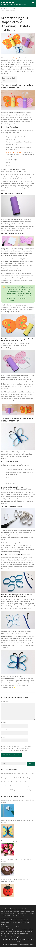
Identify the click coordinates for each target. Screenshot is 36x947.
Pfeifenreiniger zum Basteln (14, 152)
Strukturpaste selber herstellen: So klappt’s (14, 782)
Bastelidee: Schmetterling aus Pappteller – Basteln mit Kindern (17, 821)
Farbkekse (8, 2)
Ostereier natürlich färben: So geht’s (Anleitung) (15, 786)
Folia (18, 144)
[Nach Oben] (18, 937)
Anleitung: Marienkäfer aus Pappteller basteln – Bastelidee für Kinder (15, 880)
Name (3, 722)
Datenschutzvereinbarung (10, 939)
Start (2, 8)
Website (4, 737)
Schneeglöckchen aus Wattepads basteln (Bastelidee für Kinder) (17, 801)
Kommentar (6, 701)
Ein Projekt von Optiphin (8, 936)
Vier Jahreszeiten (8, 8)
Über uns (31, 939)
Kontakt (19, 941)
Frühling (14, 8)
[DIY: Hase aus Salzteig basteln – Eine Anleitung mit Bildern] (7, 869)
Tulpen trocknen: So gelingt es (10, 841)
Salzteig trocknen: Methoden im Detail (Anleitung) (15, 778)
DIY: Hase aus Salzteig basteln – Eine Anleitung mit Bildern (16, 860)
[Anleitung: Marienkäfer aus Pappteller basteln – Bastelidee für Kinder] (7, 890)
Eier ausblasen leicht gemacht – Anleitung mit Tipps (16, 790)
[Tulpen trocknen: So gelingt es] (7, 849)
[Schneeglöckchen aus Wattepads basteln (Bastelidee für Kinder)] (7, 810)
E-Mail (4, 730)
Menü (33, 3)
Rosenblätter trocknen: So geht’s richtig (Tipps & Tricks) (17, 774)
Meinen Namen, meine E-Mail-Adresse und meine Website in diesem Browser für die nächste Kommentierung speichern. (16, 748)
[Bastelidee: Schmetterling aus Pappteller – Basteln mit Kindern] (7, 831)
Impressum (23, 939)
